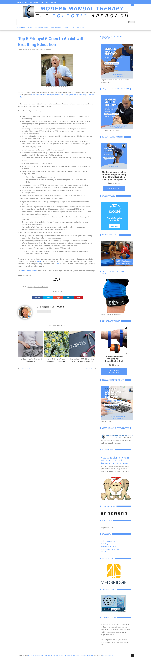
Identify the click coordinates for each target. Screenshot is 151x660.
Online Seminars (106, 552)
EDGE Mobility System (29, 271)
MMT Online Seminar (31, 2)
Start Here (20, 2)
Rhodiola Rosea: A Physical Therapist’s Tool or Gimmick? (56, 360)
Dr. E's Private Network (108, 541)
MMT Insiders (44, 2)
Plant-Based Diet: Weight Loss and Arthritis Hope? (31, 360)
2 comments (47, 49)
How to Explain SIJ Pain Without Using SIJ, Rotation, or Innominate (115, 460)
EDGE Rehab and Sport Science (111, 549)
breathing (30, 287)
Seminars (80, 27)
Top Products (69, 27)
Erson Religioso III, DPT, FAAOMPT (33, 49)
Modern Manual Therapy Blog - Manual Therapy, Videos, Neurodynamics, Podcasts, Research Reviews (60, 655)
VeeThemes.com (107, 655)
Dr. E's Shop (104, 544)
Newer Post (26, 368)
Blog (30, 27)
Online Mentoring (41, 27)
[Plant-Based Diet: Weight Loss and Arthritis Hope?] (30, 344)
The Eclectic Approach (41, 287)
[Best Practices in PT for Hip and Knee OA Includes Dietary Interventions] (82, 344)
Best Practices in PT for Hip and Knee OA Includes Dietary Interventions (82, 360)
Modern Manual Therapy (108, 546)
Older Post (88, 368)
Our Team (54, 2)
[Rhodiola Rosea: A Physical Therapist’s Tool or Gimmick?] (56, 344)
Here (39, 261)
